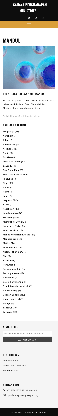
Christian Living (12, 161)
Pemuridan (9, 264)
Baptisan (8, 157)
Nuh (5, 256)
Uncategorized (11, 299)
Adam (6, 140)
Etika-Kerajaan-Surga (15, 174)
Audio (6, 153)
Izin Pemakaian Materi (14, 365)
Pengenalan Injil (12, 269)
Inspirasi (7, 200)
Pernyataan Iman (12, 360)
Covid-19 (7, 166)
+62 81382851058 (14, 390)
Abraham (8, 136)
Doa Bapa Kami (11, 170)
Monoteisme (10, 247)
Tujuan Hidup (10, 290)
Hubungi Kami (10, 370)
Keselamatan (10, 213)
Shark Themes (39, 412)
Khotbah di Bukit (12, 221)
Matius (7, 243)
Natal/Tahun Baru (13, 251)
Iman (5, 196)
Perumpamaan (11, 273)
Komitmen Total (12, 226)
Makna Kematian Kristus (16, 234)
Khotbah (14, 116)
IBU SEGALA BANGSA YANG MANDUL (24, 94)
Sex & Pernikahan (13, 282)
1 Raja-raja (8, 131)
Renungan (8, 277)
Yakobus (7, 307)
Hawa (6, 191)
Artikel (6, 116)
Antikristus (9, 144)
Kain (5, 204)
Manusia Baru (10, 239)
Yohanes (8, 312)
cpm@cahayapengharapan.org (22, 395)
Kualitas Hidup (11, 230)
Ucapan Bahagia (12, 294)
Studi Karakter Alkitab (29, 116)
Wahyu (7, 303)
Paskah (7, 260)
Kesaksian (8, 209)
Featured (8, 178)
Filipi (5, 183)
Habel (6, 187)
